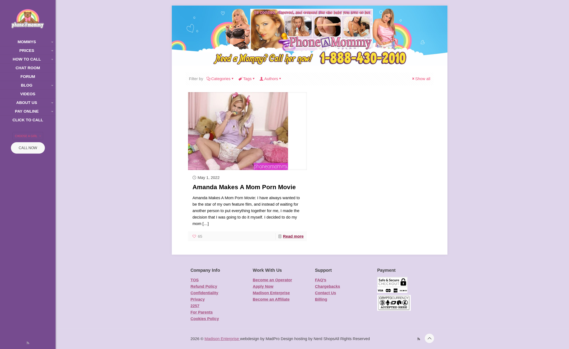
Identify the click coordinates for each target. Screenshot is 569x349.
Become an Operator (272, 280)
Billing (321, 299)
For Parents (201, 312)
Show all (422, 79)
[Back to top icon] (429, 338)
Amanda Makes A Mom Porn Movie (244, 187)
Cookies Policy (204, 319)
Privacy (197, 299)
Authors (271, 79)
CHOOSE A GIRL (26, 136)
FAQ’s (320, 280)
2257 (194, 306)
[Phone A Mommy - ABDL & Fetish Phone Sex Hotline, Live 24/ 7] (28, 18)
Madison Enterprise (271, 293)
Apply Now (263, 286)
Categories (220, 79)
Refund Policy (203, 286)
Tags (247, 79)
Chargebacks (327, 286)
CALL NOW (28, 148)
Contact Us (325, 293)
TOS (194, 280)
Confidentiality (204, 293)
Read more (293, 236)
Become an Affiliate (271, 299)
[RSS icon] (28, 343)
